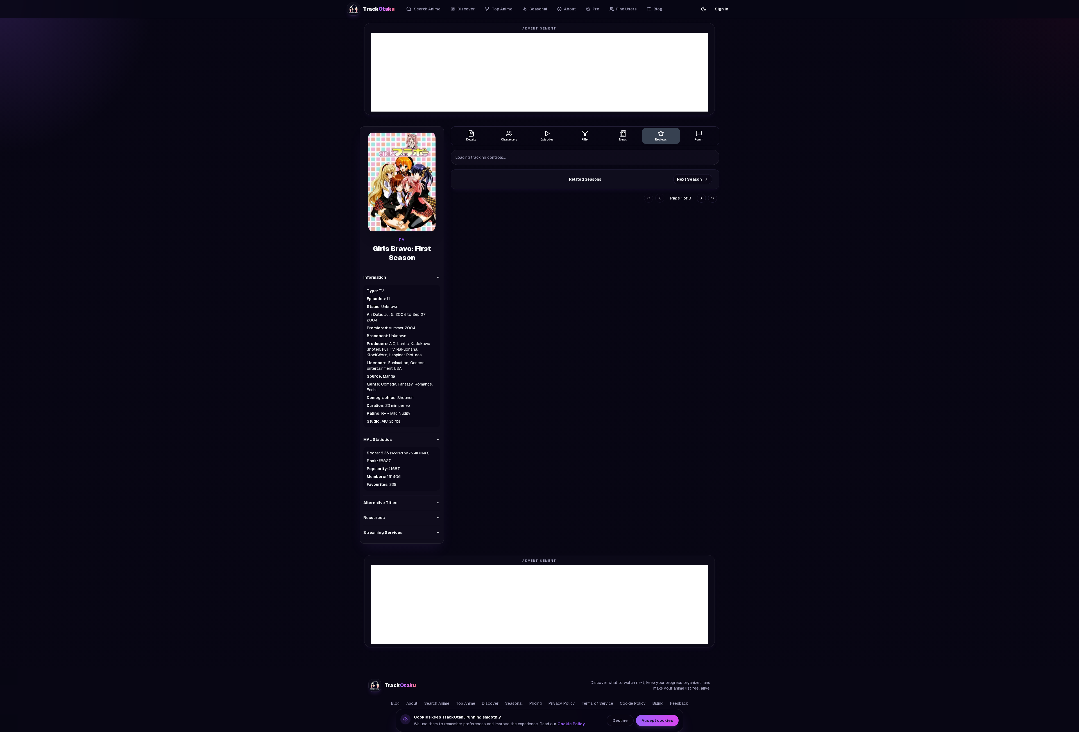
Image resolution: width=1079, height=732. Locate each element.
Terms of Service (597, 703)
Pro (596, 9)
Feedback (679, 703)
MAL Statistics (377, 439)
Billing (657, 703)
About (570, 9)
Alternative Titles (380, 502)
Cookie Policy (633, 703)
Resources (374, 517)
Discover (466, 9)
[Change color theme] (703, 9)
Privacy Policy (561, 703)
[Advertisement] (539, 72)
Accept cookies (657, 720)
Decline (620, 720)
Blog (658, 9)
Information (374, 277)
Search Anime (427, 9)
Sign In (721, 9)
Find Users (626, 9)
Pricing (535, 703)
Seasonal (538, 9)
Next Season (689, 179)
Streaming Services (382, 532)
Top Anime (502, 9)
